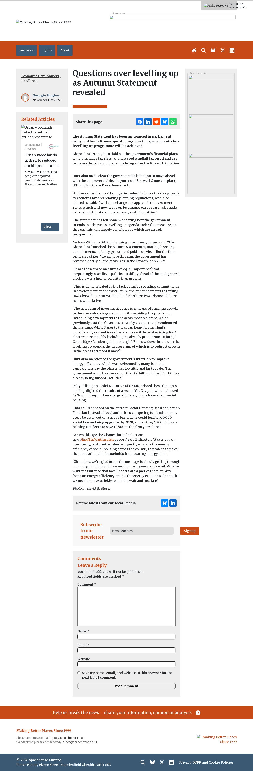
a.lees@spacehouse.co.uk (80, 742)
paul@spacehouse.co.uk (68, 738)
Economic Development (40, 76)
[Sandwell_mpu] (211, 133)
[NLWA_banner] (172, 23)
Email (83, 645)
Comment (86, 584)
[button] (26, 50)
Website (83, 659)
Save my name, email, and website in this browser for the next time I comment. (127, 675)
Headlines (29, 81)
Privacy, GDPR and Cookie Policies (206, 762)
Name (83, 631)
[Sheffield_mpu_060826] (211, 172)
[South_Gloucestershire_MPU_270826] (211, 93)
